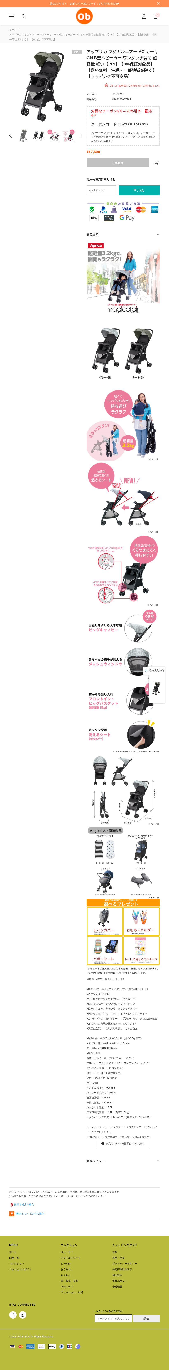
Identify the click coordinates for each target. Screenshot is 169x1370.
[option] (45, 86)
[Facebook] (13, 1315)
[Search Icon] (24, 16)
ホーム (13, 29)
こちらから (138, 1143)
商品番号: (92, 99)
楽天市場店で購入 (24, 1204)
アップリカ (118, 94)
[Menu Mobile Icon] (11, 16)
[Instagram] (22, 1315)
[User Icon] (144, 16)
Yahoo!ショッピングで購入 (29, 1213)
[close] (158, 4)
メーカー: (92, 94)
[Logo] (84, 16)
